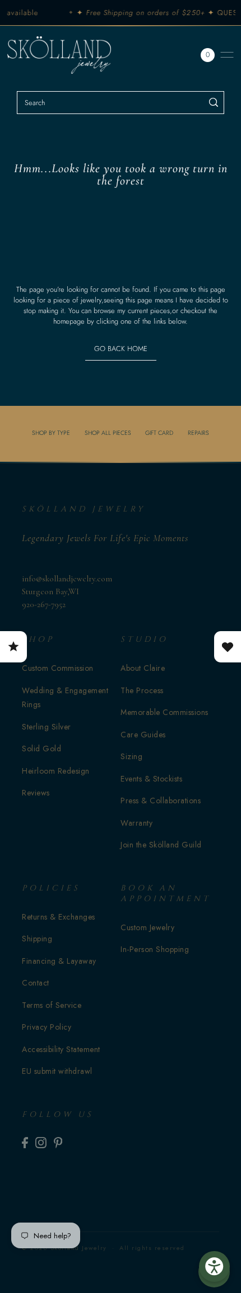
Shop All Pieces (108, 432)
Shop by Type (51, 432)
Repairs (198, 432)
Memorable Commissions (164, 712)
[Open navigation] (227, 55)
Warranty (136, 822)
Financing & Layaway (59, 961)
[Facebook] (25, 1142)
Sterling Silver (46, 726)
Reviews (36, 792)
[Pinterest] (58, 1142)
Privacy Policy (46, 1026)
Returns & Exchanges (58, 916)
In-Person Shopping (155, 949)
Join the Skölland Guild (161, 844)
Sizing (131, 756)
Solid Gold (41, 748)
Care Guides (143, 734)
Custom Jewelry (147, 927)
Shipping (37, 938)
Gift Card (159, 432)
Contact (35, 982)
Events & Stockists (151, 778)
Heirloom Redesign (56, 770)
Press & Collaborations (161, 800)
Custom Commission (58, 668)
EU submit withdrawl (57, 1071)
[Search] (214, 102)
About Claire (143, 668)
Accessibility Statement (61, 1049)
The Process (142, 690)
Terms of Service (51, 1005)
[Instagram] (41, 1142)
